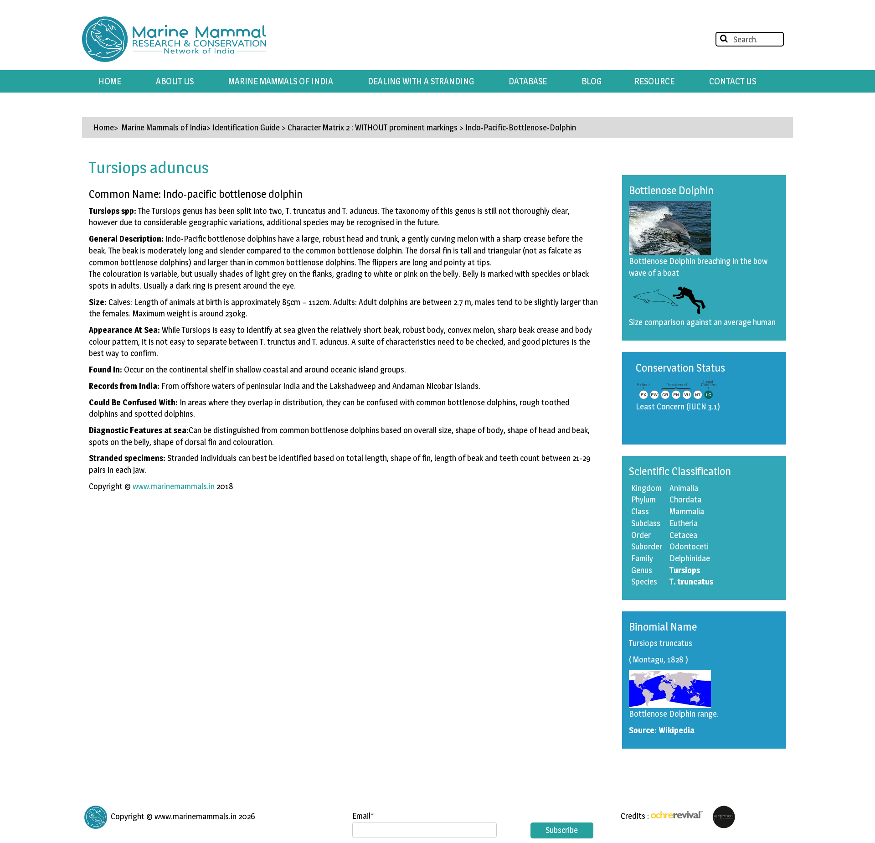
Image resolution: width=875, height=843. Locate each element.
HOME (109, 81)
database (528, 81)
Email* (363, 816)
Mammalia (686, 511)
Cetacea (683, 535)
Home (103, 127)
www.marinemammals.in (174, 486)
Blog (592, 81)
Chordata (685, 499)
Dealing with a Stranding (421, 81)
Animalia (683, 488)
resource (654, 81)
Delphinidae (689, 558)
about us (175, 81)
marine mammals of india (280, 81)
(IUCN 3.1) (703, 406)
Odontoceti (689, 546)
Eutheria (683, 523)
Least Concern (660, 406)
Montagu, (649, 659)
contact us (732, 81)
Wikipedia (677, 730)
